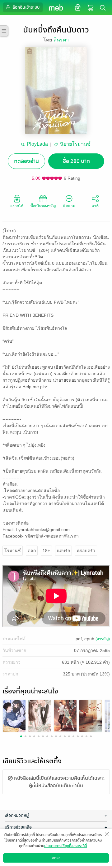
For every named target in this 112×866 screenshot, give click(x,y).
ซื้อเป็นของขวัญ (43, 206)
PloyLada (37, 144)
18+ (46, 550)
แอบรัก (63, 550)
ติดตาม (69, 206)
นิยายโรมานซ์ (75, 144)
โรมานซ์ (12, 550)
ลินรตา (61, 39)
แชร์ (95, 206)
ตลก (32, 550)
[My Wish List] (77, 7)
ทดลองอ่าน (26, 161)
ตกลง (56, 858)
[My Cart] (90, 7)
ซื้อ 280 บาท (76, 161)
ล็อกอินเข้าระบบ (26, 7)
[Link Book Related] (14, 715)
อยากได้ (16, 206)
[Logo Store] (56, 7)
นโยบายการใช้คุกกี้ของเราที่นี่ (65, 846)
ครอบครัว (86, 550)
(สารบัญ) (103, 639)
